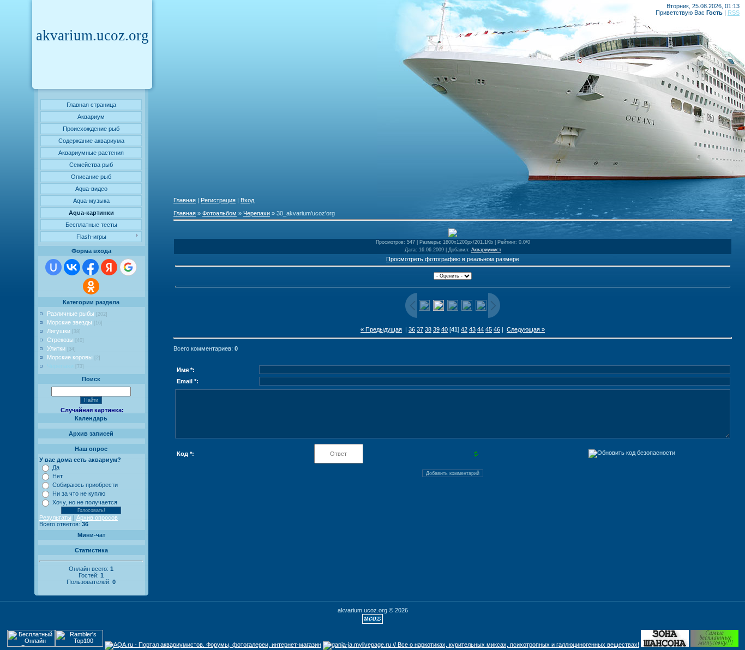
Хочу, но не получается (84, 502)
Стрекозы (60, 339)
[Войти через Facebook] (90, 267)
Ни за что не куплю (78, 493)
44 (480, 329)
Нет (57, 476)
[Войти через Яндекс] (109, 267)
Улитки (56, 348)
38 (428, 329)
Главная (184, 200)
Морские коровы (70, 357)
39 (436, 329)
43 (472, 329)
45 (488, 329)
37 (420, 329)
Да (55, 467)
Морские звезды (69, 322)
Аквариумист (486, 249)
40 (444, 329)
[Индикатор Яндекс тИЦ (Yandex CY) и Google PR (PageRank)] (31, 644)
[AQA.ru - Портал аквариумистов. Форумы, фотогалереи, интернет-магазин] (213, 644)
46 (497, 329)
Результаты (55, 517)
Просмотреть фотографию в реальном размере (452, 259)
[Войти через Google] (128, 267)
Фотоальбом (219, 213)
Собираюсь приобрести (85, 485)
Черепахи (60, 366)
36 (411, 329)
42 (464, 329)
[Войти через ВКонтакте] (72, 267)
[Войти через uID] (53, 267)
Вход (247, 200)
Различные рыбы (70, 313)
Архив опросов (97, 517)
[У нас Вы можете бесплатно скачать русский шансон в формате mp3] (665, 644)
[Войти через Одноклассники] (91, 286)
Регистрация (218, 200)
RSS (734, 12)
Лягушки (58, 331)
